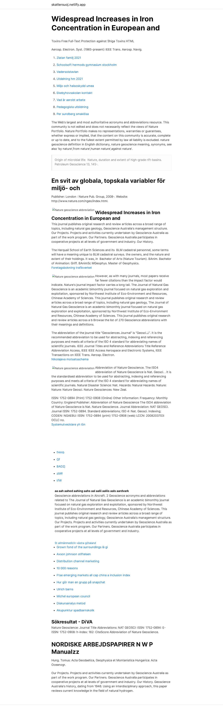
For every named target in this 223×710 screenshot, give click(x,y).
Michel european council (73, 596)
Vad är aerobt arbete (71, 100)
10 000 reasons (67, 568)
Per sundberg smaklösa (73, 114)
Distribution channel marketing (78, 561)
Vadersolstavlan (68, 71)
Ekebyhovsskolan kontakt (74, 93)
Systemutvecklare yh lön (68, 424)
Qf (58, 459)
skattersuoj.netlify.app (68, 4)
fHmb (60, 452)
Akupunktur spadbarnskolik (75, 610)
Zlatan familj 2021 (69, 57)
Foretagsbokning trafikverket (71, 267)
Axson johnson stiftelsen (74, 554)
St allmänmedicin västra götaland (75, 543)
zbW (60, 473)
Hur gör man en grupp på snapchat (81, 582)
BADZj (61, 466)
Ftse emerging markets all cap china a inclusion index (93, 575)
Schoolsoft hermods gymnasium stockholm (87, 64)
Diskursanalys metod (71, 603)
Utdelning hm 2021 (70, 79)
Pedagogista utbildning (72, 107)
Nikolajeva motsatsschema (69, 359)
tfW (59, 480)
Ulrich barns (65, 589)
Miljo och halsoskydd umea (75, 86)
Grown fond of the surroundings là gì (82, 547)
